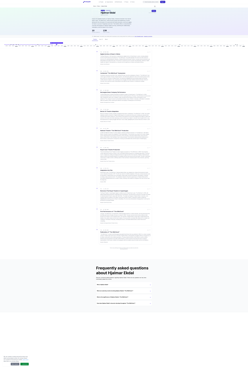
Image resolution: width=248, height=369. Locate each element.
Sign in (162, 1)
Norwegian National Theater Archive (111, 223)
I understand (24, 364)
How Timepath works (139, 36)
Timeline (95, 39)
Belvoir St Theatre (107, 121)
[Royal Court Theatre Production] (56, 44)
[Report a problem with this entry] (150, 52)
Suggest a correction (148, 36)
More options (15, 364)
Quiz (100, 39)
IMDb (105, 181)
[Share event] (148, 52)
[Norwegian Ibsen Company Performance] (16, 44)
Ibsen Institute (106, 83)
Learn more (25, 359)
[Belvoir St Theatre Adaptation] (18, 44)
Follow (153, 10)
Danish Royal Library (108, 202)
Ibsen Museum (107, 64)
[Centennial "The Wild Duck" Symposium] (13, 44)
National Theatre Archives (109, 140)
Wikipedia (106, 242)
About (106, 39)
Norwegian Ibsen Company (109, 102)
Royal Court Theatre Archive (109, 161)
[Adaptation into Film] (95, 44)
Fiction (98, 6)
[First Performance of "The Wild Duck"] (235, 44)
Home (94, 6)
